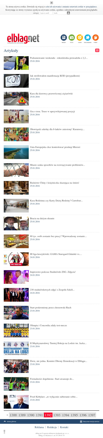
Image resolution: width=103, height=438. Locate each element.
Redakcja (52, 427)
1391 (39, 415)
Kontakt (64, 427)
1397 (91, 415)
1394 (65, 415)
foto (72, 38)
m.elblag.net (23, 39)
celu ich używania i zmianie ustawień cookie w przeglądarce (71, 6)
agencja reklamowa (49, 433)
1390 (30, 415)
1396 (83, 415)
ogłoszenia (87, 38)
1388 (13, 415)
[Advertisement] (51, 22)
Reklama (39, 427)
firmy (95, 38)
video (79, 38)
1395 (74, 415)
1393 (56, 415)
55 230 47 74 (60, 435)
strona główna (11, 421)
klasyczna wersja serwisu (91, 421)
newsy (64, 38)
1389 (22, 415)
